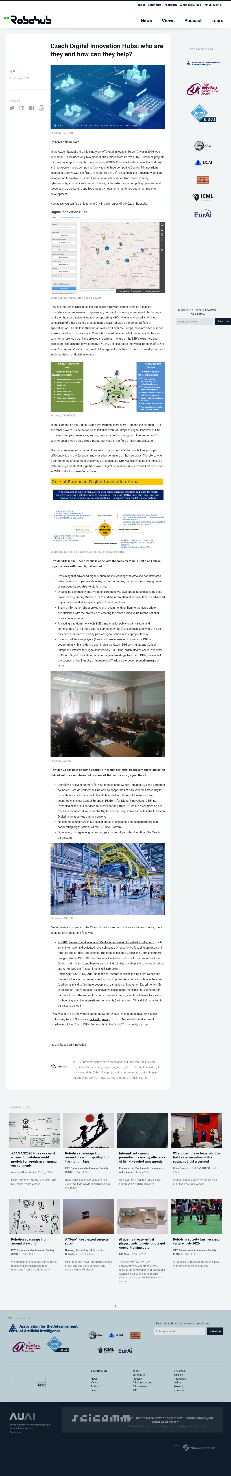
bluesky (178, 1386)
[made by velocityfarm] (194, 1447)
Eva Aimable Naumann (148, 1168)
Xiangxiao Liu (126, 1168)
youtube (179, 1390)
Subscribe (215, 1331)
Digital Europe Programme (95, 425)
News (146, 20)
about (141, 4)
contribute (154, 4)
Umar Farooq (180, 1168)
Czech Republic (137, 203)
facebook (180, 1378)
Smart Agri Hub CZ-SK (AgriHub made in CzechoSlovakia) (94, 974)
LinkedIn (95, 1019)
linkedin (178, 1374)
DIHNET (18, 71)
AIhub (14, 1172)
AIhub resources (190, 4)
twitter (178, 1382)
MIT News (124, 1254)
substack (179, 1371)
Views (168, 20)
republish (171, 4)
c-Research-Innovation (71, 1044)
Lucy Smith (29, 1172)
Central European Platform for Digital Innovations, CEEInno (119, 800)
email (105, 1019)
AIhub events (212, 4)
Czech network (147, 172)
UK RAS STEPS (201, 1168)
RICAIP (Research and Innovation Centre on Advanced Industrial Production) (105, 942)
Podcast (193, 20)
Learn (217, 20)
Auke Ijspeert (126, 1172)
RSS (135, 1390)
